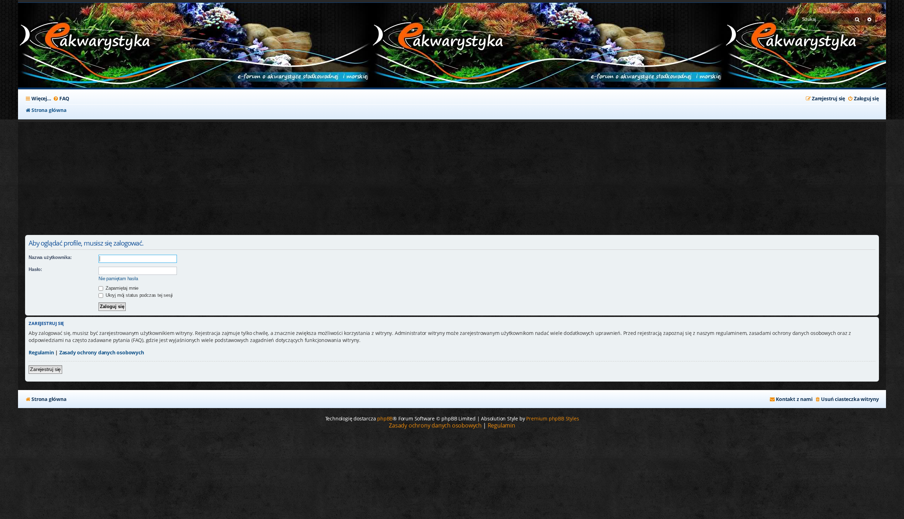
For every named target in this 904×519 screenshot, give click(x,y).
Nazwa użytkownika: (50, 257)
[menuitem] (61, 98)
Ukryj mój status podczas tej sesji (138, 295)
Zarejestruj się (45, 369)
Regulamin (41, 352)
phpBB (385, 418)
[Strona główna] (71, 38)
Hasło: (35, 269)
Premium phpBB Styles (552, 418)
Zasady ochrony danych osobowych (101, 352)
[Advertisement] (194, 174)
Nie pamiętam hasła (118, 278)
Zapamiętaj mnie (121, 288)
